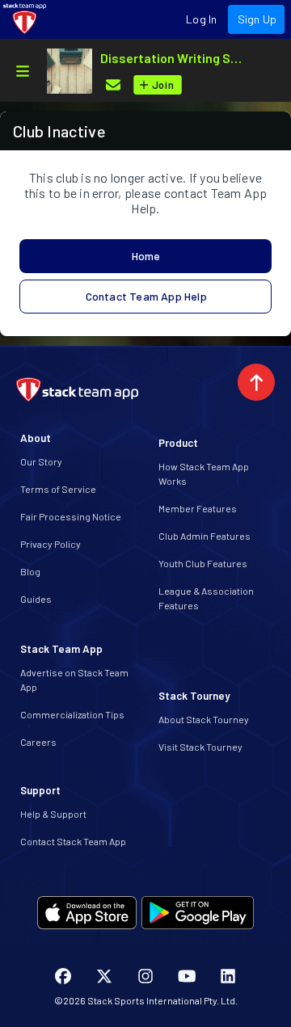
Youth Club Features (202, 563)
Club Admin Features (204, 535)
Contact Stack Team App (73, 841)
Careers (38, 741)
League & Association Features (206, 598)
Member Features (197, 508)
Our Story (41, 461)
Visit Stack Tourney (200, 746)
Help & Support (53, 813)
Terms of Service (58, 489)
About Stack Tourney (203, 719)
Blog (30, 571)
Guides (36, 598)
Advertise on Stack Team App (74, 679)
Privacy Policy (50, 543)
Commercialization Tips (72, 714)
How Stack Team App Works (203, 473)
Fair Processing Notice (70, 516)
